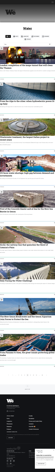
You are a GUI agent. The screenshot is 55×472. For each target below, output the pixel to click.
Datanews (46, 36)
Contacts (31, 424)
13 (36, 375)
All (9, 36)
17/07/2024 (2, 79)
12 (33, 375)
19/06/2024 (2, 186)
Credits (31, 416)
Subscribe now (41, 463)
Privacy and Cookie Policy (35, 421)
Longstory (26, 36)
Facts (16, 36)
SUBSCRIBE (10, 437)
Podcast (28, 39)
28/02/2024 (2, 366)
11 (30, 375)
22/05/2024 (2, 258)
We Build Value (11, 411)
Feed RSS (31, 426)
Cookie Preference (34, 429)
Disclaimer (31, 418)
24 (42, 375)
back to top (27, 389)
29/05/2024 (2, 222)
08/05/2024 (2, 294)
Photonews (36, 36)
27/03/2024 (2, 330)
